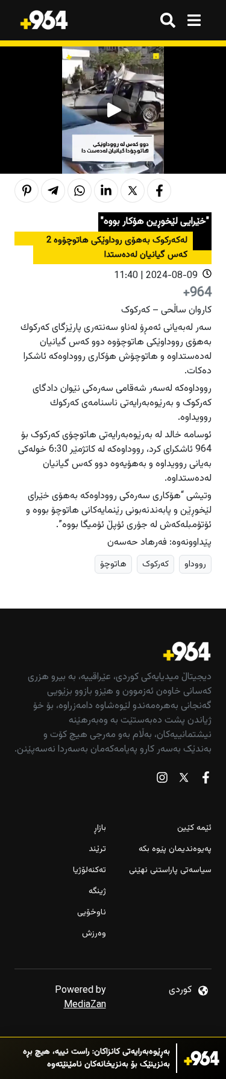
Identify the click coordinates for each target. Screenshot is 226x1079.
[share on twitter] (133, 191)
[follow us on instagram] (162, 780)
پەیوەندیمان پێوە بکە (175, 849)
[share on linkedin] (106, 191)
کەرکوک (155, 564)
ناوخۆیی (91, 913)
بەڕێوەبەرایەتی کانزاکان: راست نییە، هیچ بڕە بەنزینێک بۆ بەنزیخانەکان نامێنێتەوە (96, 1058)
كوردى (180, 990)
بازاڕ (100, 828)
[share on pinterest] (26, 191)
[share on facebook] (159, 191)
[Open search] (168, 20)
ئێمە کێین (194, 828)
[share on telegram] (53, 191)
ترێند (97, 849)
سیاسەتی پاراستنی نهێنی (170, 870)
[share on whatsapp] (79, 191)
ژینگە (97, 891)
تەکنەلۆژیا (89, 870)
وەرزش (94, 934)
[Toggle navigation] (194, 20)
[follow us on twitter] (184, 780)
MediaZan (85, 1005)
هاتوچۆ (113, 564)
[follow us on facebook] (205, 780)
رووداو (195, 564)
